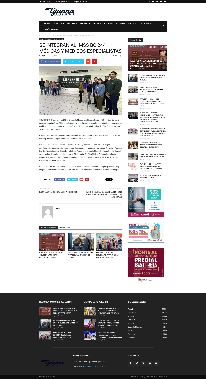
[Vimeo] (157, 1)
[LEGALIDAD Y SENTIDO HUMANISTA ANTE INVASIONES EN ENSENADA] (133, 156)
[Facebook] (149, 1)
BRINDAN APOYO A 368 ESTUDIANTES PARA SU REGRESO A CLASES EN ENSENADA (109, 255)
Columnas (144, 23)
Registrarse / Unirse (80, 2)
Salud (55, 39)
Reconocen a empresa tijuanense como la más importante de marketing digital (110, 335)
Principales (132, 312)
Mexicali (131, 330)
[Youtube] (165, 1)
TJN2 (43, 56)
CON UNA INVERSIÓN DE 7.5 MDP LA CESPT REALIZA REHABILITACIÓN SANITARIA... (109, 310)
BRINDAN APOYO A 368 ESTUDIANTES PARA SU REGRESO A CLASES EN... (62, 335)
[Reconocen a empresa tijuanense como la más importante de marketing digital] (90, 335)
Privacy (142, 377)
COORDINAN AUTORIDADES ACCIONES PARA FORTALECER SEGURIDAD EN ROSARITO (151, 145)
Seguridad (85, 23)
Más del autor (64, 228)
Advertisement (152, 377)
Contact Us (163, 377)
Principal (71, 249)
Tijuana (61, 39)
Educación (59, 23)
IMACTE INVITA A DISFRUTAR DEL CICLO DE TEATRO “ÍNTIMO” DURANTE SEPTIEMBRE (51, 255)
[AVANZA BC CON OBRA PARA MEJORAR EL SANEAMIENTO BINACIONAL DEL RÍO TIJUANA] (133, 166)
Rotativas (49, 39)
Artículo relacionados (49, 228)
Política (132, 23)
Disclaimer (134, 377)
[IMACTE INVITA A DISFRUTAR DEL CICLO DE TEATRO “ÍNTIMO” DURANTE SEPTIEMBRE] (52, 242)
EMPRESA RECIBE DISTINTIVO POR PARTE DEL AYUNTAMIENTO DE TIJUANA (80, 255)
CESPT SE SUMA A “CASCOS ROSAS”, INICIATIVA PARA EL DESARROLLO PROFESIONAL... (109, 323)
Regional (42, 39)
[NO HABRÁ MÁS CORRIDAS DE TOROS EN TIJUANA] (133, 178)
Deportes (120, 23)
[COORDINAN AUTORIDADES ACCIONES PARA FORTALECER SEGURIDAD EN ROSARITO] (133, 145)
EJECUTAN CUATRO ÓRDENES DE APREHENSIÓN (58, 192)
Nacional (108, 23)
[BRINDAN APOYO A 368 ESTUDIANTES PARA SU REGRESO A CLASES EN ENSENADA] (109, 242)
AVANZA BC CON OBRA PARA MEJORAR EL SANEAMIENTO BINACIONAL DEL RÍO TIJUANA (151, 166)
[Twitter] (153, 1)
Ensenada (132, 337)
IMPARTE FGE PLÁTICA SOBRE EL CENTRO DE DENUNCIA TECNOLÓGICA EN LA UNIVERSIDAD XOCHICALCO (103, 194)
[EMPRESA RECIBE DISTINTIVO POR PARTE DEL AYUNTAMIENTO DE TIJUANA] (81, 242)
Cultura (42, 249)
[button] (164, 26)
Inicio (46, 23)
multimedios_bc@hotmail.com (95, 366)
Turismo (97, 23)
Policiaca (131, 334)
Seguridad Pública (135, 327)
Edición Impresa (51, 29)
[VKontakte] (161, 1)
